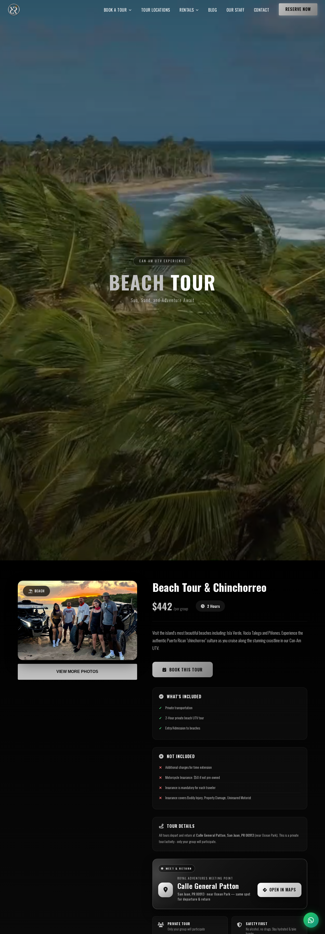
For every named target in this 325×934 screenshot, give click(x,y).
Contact (261, 10)
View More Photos (77, 672)
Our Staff (235, 10)
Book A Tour (115, 10)
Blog (212, 10)
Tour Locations (155, 10)
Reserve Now (298, 9)
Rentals (187, 10)
